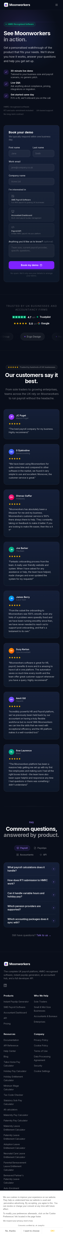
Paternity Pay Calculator (16, 1120)
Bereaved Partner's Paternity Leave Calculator (14, 1179)
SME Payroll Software (14, 1007)
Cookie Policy (41, 1045)
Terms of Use (41, 1051)
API (5, 1018)
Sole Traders (40, 1001)
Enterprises (39, 1021)
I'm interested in (17, 189)
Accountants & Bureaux (45, 1016)
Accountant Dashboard (15, 1012)
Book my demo (30, 265)
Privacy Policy (41, 1040)
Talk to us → (43, 935)
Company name (17, 175)
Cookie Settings (42, 1071)
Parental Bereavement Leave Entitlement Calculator (15, 1166)
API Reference (11, 1045)
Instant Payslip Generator (16, 1001)
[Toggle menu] (56, 5)
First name (14, 147)
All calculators (10, 1109)
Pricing (7, 1023)
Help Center (10, 1051)
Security (38, 1065)
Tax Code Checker (13, 1095)
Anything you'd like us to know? (31, 241)
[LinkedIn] (5, 985)
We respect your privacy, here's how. (18, 1221)
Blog (6, 1056)
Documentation (11, 1040)
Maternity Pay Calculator (16, 1115)
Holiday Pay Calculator (15, 1071)
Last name (38, 147)
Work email (14, 161)
